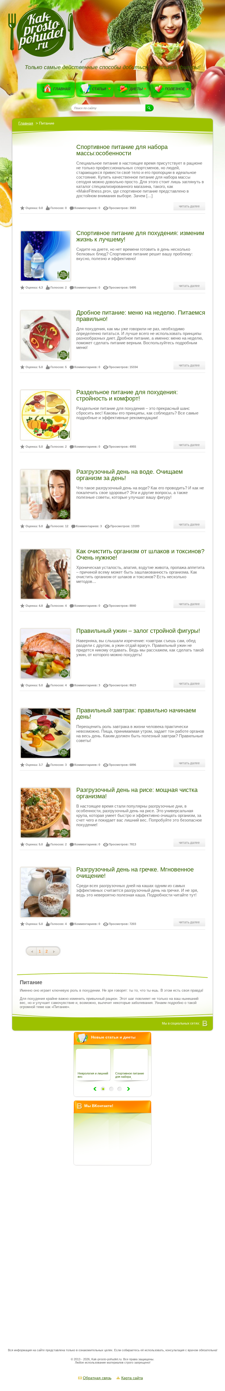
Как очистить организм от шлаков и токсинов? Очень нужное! (140, 554)
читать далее (189, 206)
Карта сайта (132, 1378)
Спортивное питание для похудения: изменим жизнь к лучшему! (140, 236)
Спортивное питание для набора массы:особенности (122, 150)
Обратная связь (97, 1378)
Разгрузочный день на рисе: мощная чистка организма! (137, 793)
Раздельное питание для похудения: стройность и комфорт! (127, 395)
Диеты (136, 89)
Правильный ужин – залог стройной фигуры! (138, 630)
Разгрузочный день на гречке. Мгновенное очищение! (135, 872)
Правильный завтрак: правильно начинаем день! (136, 713)
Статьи (99, 89)
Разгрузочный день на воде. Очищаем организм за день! (129, 474)
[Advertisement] (114, 1251)
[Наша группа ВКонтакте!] (205, 1024)
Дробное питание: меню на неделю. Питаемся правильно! (140, 315)
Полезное (175, 89)
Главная (61, 89)
